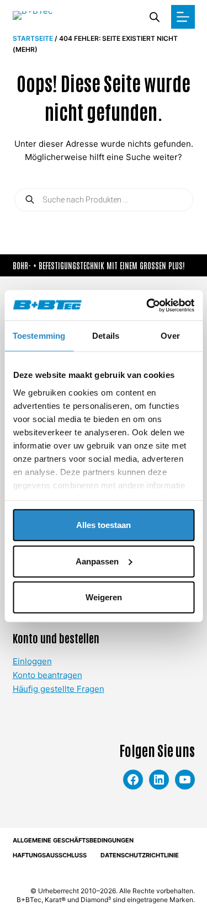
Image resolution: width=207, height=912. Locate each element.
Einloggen (32, 661)
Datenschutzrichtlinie (139, 855)
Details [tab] (105, 335)
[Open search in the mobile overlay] (154, 17)
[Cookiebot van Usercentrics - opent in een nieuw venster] (147, 305)
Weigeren (104, 597)
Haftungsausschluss (50, 855)
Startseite (33, 38)
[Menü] (183, 17)
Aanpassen (97, 561)
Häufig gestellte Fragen (58, 689)
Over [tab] (170, 335)
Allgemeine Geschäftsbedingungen (73, 840)
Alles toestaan (103, 525)
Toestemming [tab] (39, 335)
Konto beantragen (47, 675)
